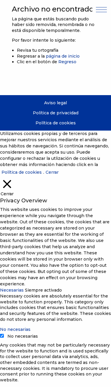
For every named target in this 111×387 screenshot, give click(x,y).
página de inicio (63, 56)
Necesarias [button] (12, 290)
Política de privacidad (55, 113)
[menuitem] (55, 103)
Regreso (67, 61)
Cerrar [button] (52, 172)
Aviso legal (55, 102)
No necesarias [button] (15, 329)
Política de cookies (56, 123)
